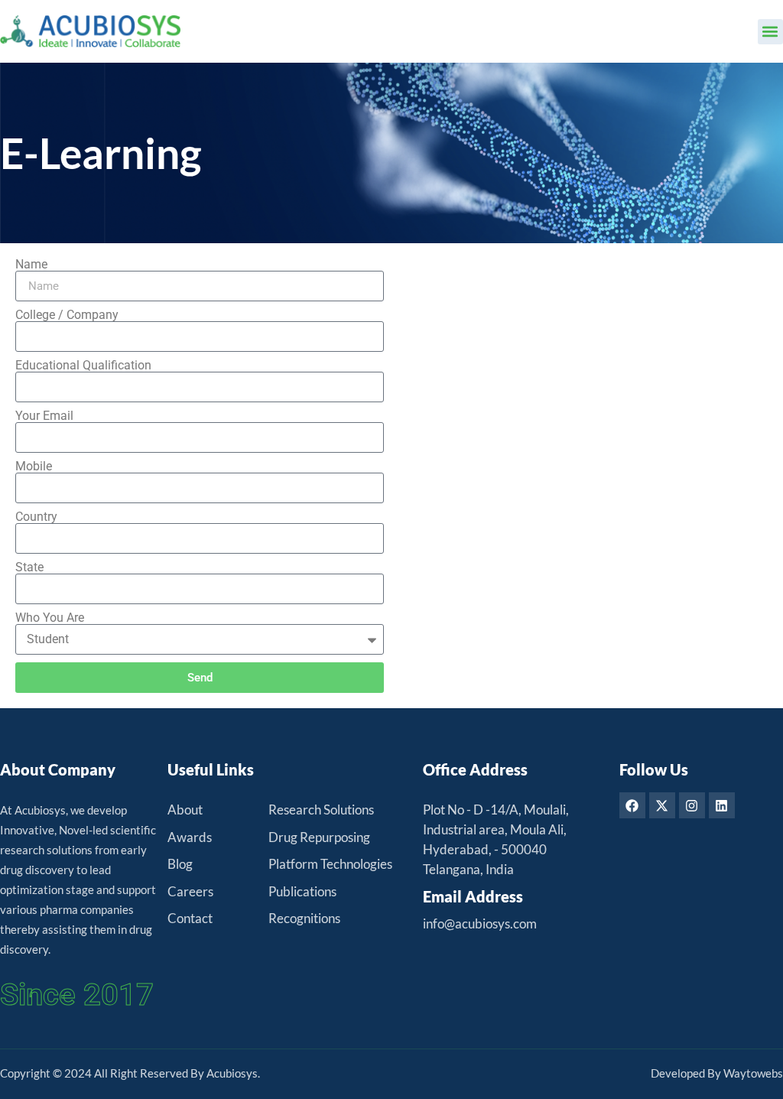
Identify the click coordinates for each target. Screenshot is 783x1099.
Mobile (33, 466)
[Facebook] (632, 805)
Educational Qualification (83, 365)
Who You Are (49, 618)
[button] (770, 31)
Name (31, 264)
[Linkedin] (722, 805)
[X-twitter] (662, 805)
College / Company (67, 315)
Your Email (44, 416)
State (29, 567)
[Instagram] (692, 805)
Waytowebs (753, 1073)
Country (36, 517)
